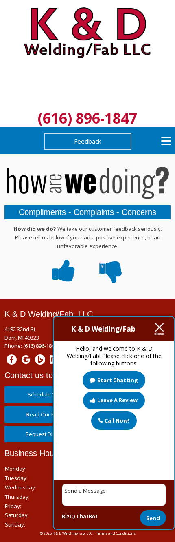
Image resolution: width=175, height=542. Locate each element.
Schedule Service (49, 394)
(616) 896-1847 (87, 118)
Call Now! (117, 420)
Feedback (87, 141)
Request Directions (49, 434)
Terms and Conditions (116, 533)
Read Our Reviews (49, 414)
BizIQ (68, 516)
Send (153, 518)
